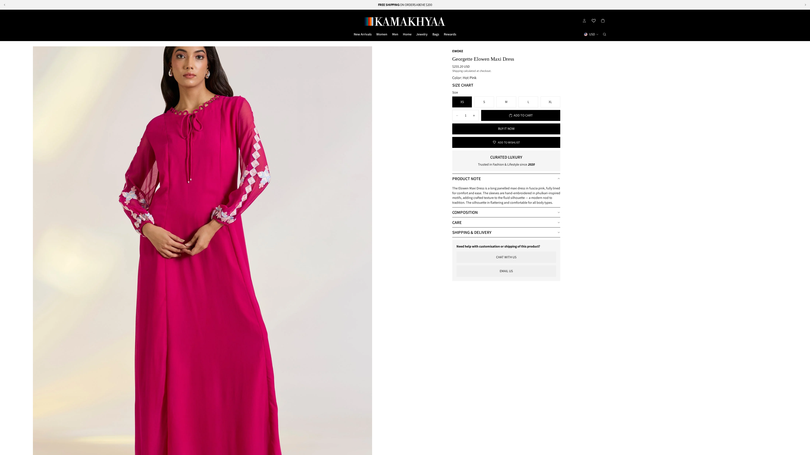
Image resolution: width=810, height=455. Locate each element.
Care (457, 222)
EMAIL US (506, 271)
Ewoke (457, 51)
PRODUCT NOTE (466, 178)
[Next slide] (805, 4)
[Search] (604, 34)
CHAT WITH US (506, 257)
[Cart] (603, 20)
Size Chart (462, 85)
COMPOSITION (465, 212)
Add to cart (523, 115)
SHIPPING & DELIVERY (471, 232)
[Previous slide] (4, 4)
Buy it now (506, 128)
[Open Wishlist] (593, 20)
